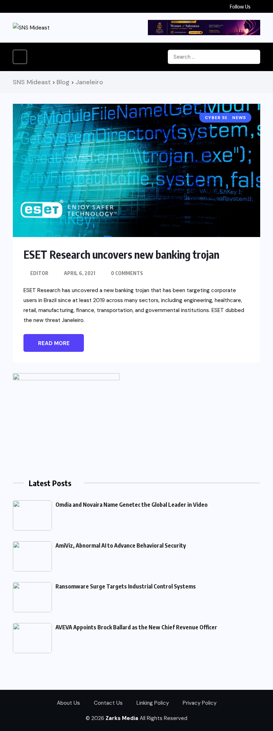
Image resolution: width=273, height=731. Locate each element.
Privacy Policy (199, 702)
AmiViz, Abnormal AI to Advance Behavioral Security (120, 545)
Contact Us (108, 702)
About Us (68, 702)
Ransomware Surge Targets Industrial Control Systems (125, 586)
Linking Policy (152, 702)
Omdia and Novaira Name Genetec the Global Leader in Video (131, 504)
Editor (39, 273)
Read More (54, 343)
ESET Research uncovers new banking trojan (121, 254)
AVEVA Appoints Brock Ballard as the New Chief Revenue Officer (136, 627)
